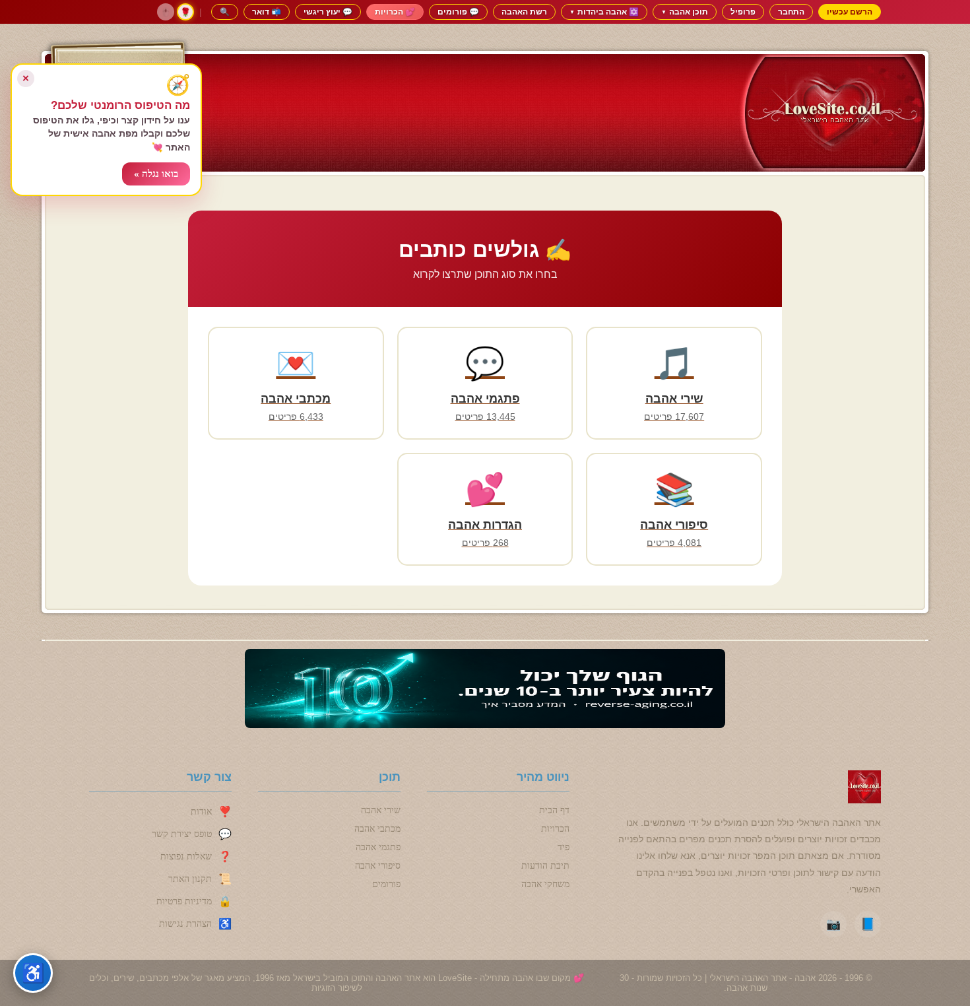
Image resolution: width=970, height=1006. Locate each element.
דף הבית (554, 810)
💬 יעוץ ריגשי (328, 11)
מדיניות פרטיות (184, 901)
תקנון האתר (190, 879)
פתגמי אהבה (378, 847)
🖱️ (165, 12)
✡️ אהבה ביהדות (604, 11)
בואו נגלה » (156, 173)
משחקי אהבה (545, 884)
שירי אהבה (381, 810)
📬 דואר (266, 11)
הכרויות (555, 829)
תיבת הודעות (545, 866)
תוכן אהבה (684, 11)
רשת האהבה (524, 11)
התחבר (791, 11)
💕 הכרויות (395, 11)
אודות (201, 812)
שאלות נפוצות (186, 856)
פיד (563, 847)
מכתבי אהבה (377, 829)
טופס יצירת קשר (182, 834)
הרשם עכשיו (849, 11)
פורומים (386, 884)
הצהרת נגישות (185, 924)
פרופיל (743, 11)
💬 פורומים (458, 11)
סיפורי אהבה (378, 866)
